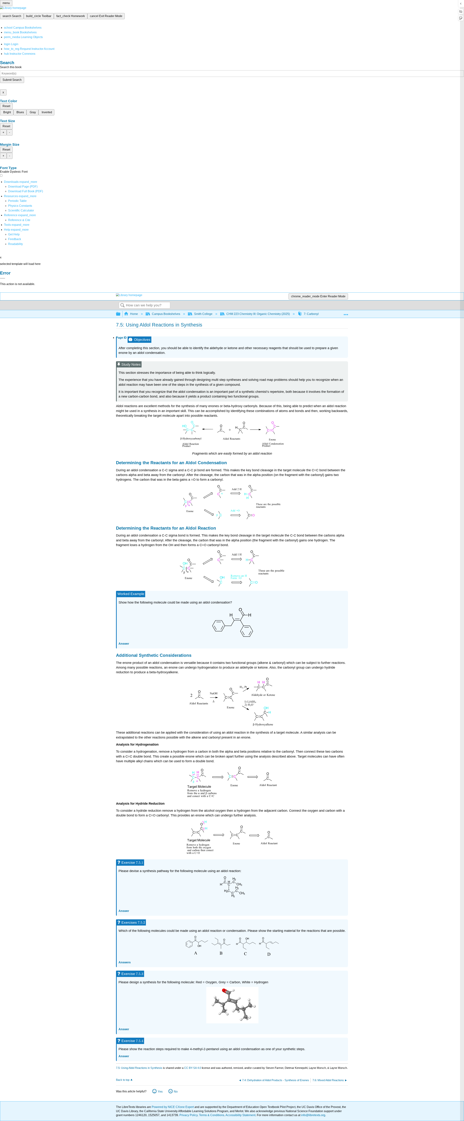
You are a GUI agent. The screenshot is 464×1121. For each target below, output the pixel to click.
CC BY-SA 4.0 (192, 1067)
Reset (6, 106)
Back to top (122, 1079)
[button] (14, 239)
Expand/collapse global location (346, 313)
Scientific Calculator (21, 210)
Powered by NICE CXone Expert (173, 1106)
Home (134, 313)
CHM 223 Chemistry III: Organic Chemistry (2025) (258, 313)
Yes (160, 1091)
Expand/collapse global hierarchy (120, 314)
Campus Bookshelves (166, 313)
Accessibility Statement (240, 1115)
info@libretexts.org (312, 1115)
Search (122, 305)
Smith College (203, 313)
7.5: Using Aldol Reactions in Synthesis (139, 1067)
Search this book (11, 67)
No (176, 1091)
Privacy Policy (188, 1115)
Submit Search (12, 79)
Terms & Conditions (211, 1115)
